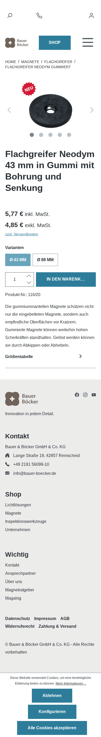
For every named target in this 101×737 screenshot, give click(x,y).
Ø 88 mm (45, 260)
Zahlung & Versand (57, 626)
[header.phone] (39, 17)
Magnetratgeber (19, 590)
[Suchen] (9, 16)
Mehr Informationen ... (71, 683)
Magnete (13, 513)
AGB (65, 618)
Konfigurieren (52, 711)
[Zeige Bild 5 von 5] (69, 135)
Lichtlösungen (18, 505)
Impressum (45, 618)
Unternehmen (17, 529)
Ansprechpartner (20, 573)
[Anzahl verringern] (29, 282)
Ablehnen (52, 695)
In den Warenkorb (68, 279)
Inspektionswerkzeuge (25, 521)
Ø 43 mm (18, 260)
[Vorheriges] (9, 111)
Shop (55, 42)
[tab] (50, 360)
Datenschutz (17, 618)
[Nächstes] (92, 111)
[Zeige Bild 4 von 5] (60, 135)
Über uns (13, 581)
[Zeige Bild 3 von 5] (50, 135)
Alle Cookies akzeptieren (52, 728)
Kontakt (12, 565)
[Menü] (88, 43)
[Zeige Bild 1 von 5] (32, 135)
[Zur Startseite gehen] (16, 43)
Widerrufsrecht (19, 626)
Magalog (13, 598)
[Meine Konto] (91, 16)
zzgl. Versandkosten (21, 234)
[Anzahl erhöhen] (29, 276)
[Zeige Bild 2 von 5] (41, 135)
